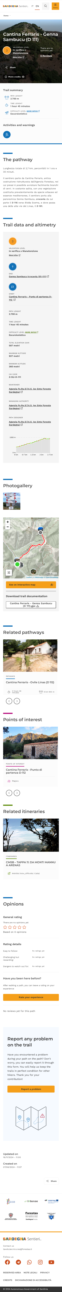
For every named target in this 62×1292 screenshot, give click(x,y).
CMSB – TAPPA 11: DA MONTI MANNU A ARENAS (31, 864)
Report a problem (31, 1089)
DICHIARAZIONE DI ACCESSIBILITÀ (33, 1280)
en (37, 6)
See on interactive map (22, 584)
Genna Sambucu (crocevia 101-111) (27, 276)
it (32, 6)
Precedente (9, 703)
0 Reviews (46, 55)
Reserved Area (12, 1272)
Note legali (30, 1272)
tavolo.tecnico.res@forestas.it (17, 1249)
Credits (7, 1280)
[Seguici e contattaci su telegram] (18, 1262)
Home (5, 16)
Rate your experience (31, 997)
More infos (17, 57)
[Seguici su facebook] (7, 1262)
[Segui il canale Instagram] (40, 1262)
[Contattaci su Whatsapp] (29, 1262)
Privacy (45, 1272)
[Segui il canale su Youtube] (51, 1262)
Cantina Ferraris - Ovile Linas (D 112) (30, 682)
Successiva (17, 703)
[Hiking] (7, 134)
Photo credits (14, 77)
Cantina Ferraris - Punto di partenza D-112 (24, 771)
